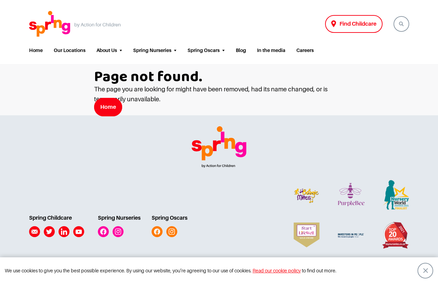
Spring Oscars (204, 50)
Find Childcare (357, 24)
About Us (106, 50)
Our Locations (70, 50)
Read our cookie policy (277, 270)
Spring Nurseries (152, 50)
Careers (305, 50)
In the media (271, 50)
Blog (241, 50)
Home (36, 50)
